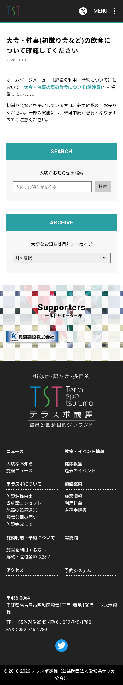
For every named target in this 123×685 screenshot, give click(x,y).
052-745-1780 (77, 622)
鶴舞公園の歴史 (21, 517)
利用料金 (73, 503)
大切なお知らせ (21, 463)
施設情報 (73, 496)
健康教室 (73, 463)
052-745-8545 (32, 622)
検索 (103, 186)
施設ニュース (19, 470)
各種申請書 (76, 510)
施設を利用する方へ (26, 549)
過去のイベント (80, 470)
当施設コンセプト (24, 503)
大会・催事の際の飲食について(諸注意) (63, 87)
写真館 (71, 537)
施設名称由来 (19, 496)
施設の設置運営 (21, 510)
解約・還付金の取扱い (28, 556)
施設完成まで (19, 524)
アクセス (15, 570)
